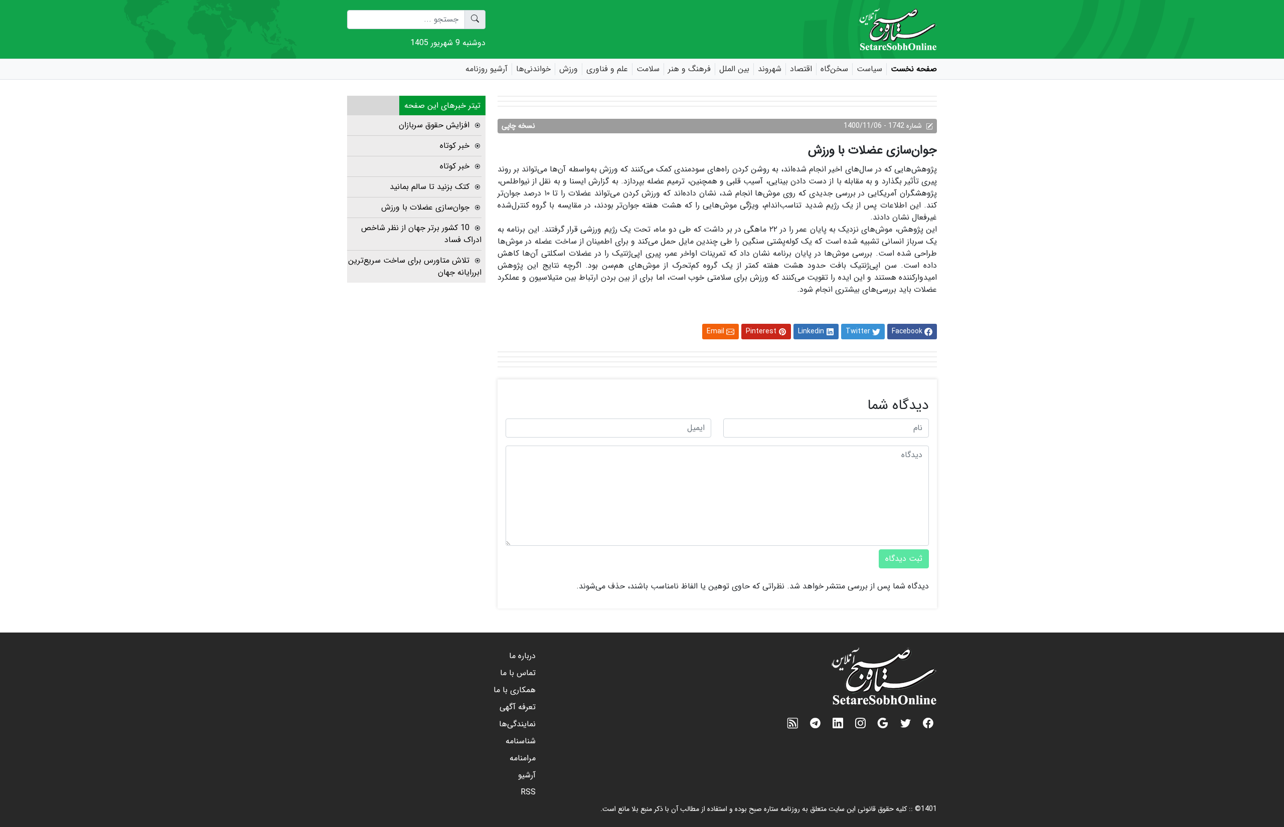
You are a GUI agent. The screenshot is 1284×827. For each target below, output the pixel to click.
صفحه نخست (914, 69)
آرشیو (527, 775)
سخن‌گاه (834, 69)
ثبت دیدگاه (903, 558)
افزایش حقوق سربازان (434, 125)
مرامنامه (523, 758)
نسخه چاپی (518, 125)
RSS (528, 792)
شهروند (769, 69)
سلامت (648, 69)
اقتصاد (801, 69)
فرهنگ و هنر (689, 69)
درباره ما (522, 656)
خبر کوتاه (454, 145)
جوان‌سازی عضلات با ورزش (425, 207)
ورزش (568, 69)
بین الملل (734, 69)
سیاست (869, 69)
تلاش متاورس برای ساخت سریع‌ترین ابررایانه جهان (415, 266)
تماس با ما (518, 673)
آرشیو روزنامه (486, 69)
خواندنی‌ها (533, 69)
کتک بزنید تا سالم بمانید (429, 186)
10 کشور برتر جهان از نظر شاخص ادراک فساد (421, 234)
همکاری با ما (515, 690)
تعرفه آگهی (518, 707)
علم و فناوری (607, 69)
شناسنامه (521, 741)
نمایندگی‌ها (517, 724)
